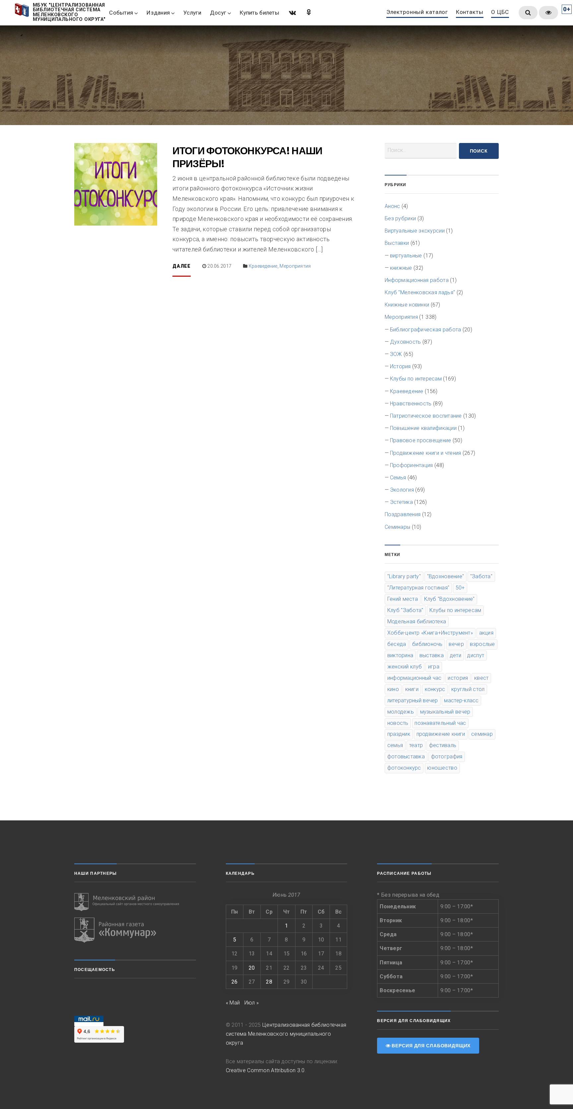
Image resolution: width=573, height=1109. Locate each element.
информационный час (414, 678)
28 (269, 982)
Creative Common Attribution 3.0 (265, 1070)
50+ (460, 588)
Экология (402, 490)
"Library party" (404, 576)
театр (416, 745)
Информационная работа (417, 280)
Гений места (402, 599)
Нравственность (411, 403)
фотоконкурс (404, 768)
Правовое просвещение (420, 440)
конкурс (435, 689)
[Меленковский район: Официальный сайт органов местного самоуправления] (135, 902)
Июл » (251, 1003)
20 (252, 968)
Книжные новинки (407, 305)
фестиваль (442, 745)
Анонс (392, 206)
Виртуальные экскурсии (415, 231)
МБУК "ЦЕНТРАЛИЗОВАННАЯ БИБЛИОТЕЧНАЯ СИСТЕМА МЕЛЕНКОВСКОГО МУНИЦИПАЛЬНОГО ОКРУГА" (69, 12)
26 (234, 982)
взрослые (482, 644)
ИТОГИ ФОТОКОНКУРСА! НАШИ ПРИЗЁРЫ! (247, 157)
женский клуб (404, 666)
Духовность (405, 342)
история (458, 678)
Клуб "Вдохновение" (449, 599)
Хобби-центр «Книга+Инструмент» (430, 633)
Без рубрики (400, 218)
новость (398, 723)
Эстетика (401, 502)
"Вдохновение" (445, 576)
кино (393, 689)
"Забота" (481, 576)
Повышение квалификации (423, 428)
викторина (400, 655)
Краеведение (263, 266)
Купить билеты (259, 12)
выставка (431, 655)
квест (481, 678)
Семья (398, 477)
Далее (181, 266)
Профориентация (411, 465)
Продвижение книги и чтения (425, 453)
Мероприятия (295, 266)
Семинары (397, 527)
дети (455, 655)
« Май (233, 1003)
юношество (442, 768)
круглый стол (467, 689)
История (400, 366)
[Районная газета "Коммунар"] (135, 930)
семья (395, 745)
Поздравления (402, 514)
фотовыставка (406, 756)
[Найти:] (421, 151)
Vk (292, 12)
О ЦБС (500, 12)
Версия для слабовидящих (430, 1045)
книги (411, 689)
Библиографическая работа (425, 329)
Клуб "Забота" (405, 610)
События (121, 12)
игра (433, 666)
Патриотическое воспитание (426, 416)
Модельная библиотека (416, 621)
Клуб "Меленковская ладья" (420, 292)
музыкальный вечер (445, 712)
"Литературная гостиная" (418, 588)
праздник (398, 734)
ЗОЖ (396, 354)
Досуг (218, 12)
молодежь (400, 712)
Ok (308, 12)
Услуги (192, 12)
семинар (482, 734)
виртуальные (406, 255)
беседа (396, 644)
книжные (401, 268)
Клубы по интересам (416, 379)
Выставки (397, 243)
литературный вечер (412, 700)
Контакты (469, 12)
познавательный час (440, 723)
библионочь (427, 644)
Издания (158, 12)
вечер (456, 644)
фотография (447, 756)
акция (486, 633)
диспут (475, 655)
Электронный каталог (417, 12)
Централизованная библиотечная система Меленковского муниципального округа (286, 1034)
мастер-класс (461, 700)
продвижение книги (440, 734)
